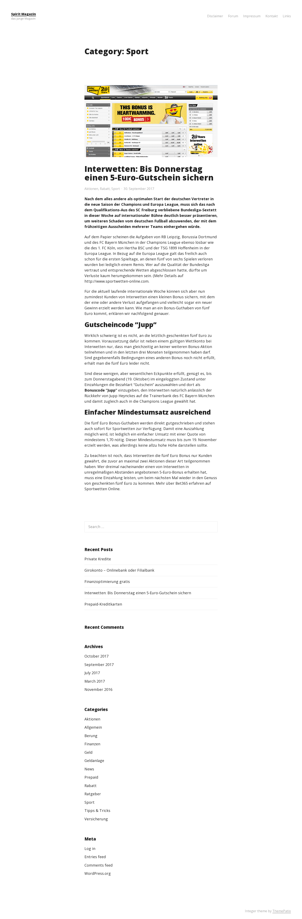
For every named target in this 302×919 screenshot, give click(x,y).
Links (287, 16)
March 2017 (94, 681)
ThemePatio (281, 911)
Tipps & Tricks (97, 810)
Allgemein (93, 727)
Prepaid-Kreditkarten (103, 604)
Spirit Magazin (23, 14)
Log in (89, 848)
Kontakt (271, 16)
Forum (233, 16)
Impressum (252, 16)
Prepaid (91, 777)
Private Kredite (97, 558)
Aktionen (91, 188)
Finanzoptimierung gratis (107, 581)
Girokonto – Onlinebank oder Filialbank (119, 570)
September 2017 (99, 664)
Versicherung (96, 818)
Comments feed (98, 865)
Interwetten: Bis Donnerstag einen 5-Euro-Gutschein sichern (148, 173)
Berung (90, 735)
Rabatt (105, 188)
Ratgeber (92, 793)
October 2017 (96, 656)
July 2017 (92, 672)
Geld (88, 752)
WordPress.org (97, 873)
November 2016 (98, 689)
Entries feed (95, 856)
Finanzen (92, 743)
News (89, 768)
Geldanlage (94, 760)
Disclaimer (215, 16)
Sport (115, 188)
